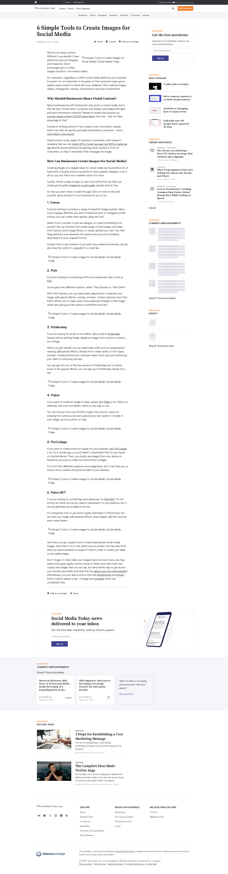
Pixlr (49, 281)
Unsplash (99, 578)
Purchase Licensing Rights (92, 830)
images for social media (82, 185)
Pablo (107, 402)
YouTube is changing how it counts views (175, 110)
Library (62, 8)
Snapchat (113, 15)
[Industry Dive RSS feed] (66, 815)
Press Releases (83, 8)
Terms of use (100, 864)
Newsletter (85, 826)
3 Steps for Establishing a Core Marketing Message (99, 736)
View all (152, 207)
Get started (126, 693)
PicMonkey (114, 333)
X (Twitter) (135, 15)
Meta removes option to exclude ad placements (177, 98)
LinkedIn (145, 15)
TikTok (92, 15)
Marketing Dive (78, 2)
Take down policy (115, 864)
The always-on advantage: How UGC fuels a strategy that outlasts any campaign (175, 153)
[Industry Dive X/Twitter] (50, 815)
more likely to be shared (60, 134)
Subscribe (187, 8)
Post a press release (166, 298)
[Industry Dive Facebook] (44, 815)
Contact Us (85, 821)
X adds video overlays (176, 84)
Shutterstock (104, 574)
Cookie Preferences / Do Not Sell (140, 864)
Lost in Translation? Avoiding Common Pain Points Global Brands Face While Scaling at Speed (174, 193)
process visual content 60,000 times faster (71, 116)
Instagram (102, 15)
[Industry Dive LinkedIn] (39, 815)
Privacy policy (85, 864)
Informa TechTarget (125, 851)
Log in (118, 826)
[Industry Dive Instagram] (55, 815)
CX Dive (67, 2)
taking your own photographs (110, 571)
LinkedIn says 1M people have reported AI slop (176, 123)
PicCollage (121, 448)
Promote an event (165, 345)
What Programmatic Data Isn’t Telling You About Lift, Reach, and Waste (175, 172)
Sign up (160, 58)
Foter (86, 578)
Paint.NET (109, 499)
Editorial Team (86, 816)
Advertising (120, 812)
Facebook (83, 15)
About (83, 812)
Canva (58, 212)
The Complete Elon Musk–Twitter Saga (95, 768)
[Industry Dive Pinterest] (61, 815)
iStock (120, 574)
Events (71, 8)
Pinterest (124, 15)
